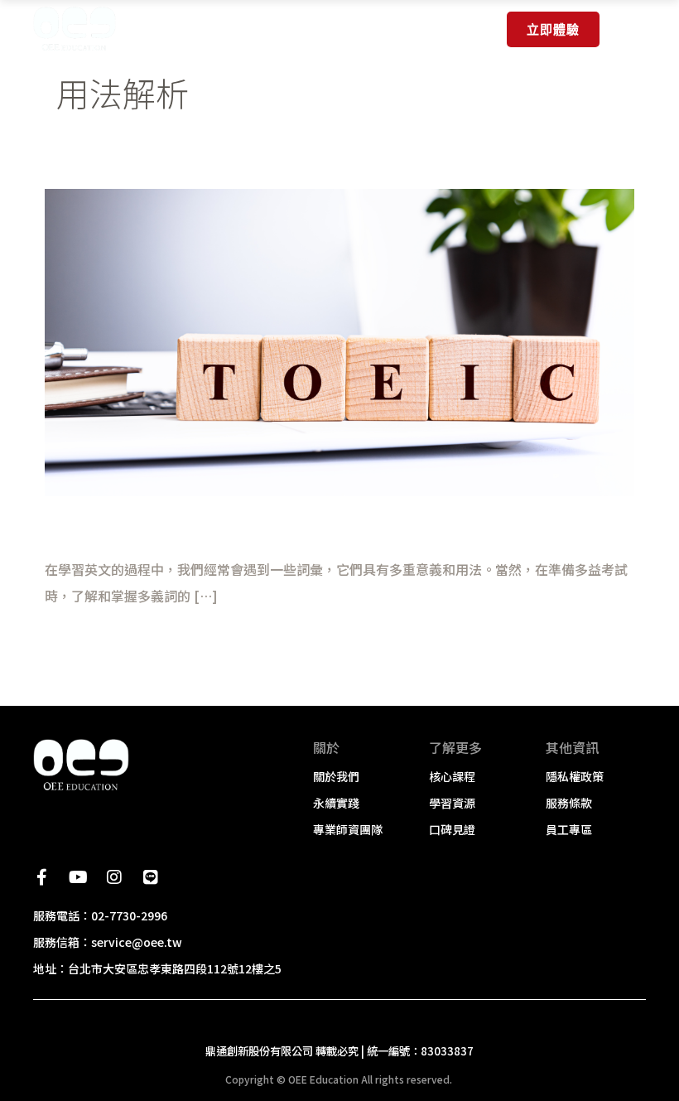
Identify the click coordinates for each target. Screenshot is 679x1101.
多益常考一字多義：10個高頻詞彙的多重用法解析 (246, 527)
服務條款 (569, 802)
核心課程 (452, 776)
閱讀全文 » (76, 642)
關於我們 (336, 776)
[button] (631, 32)
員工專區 (569, 829)
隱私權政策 (575, 776)
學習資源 (452, 802)
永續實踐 (336, 802)
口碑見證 (452, 829)
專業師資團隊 (348, 829)
